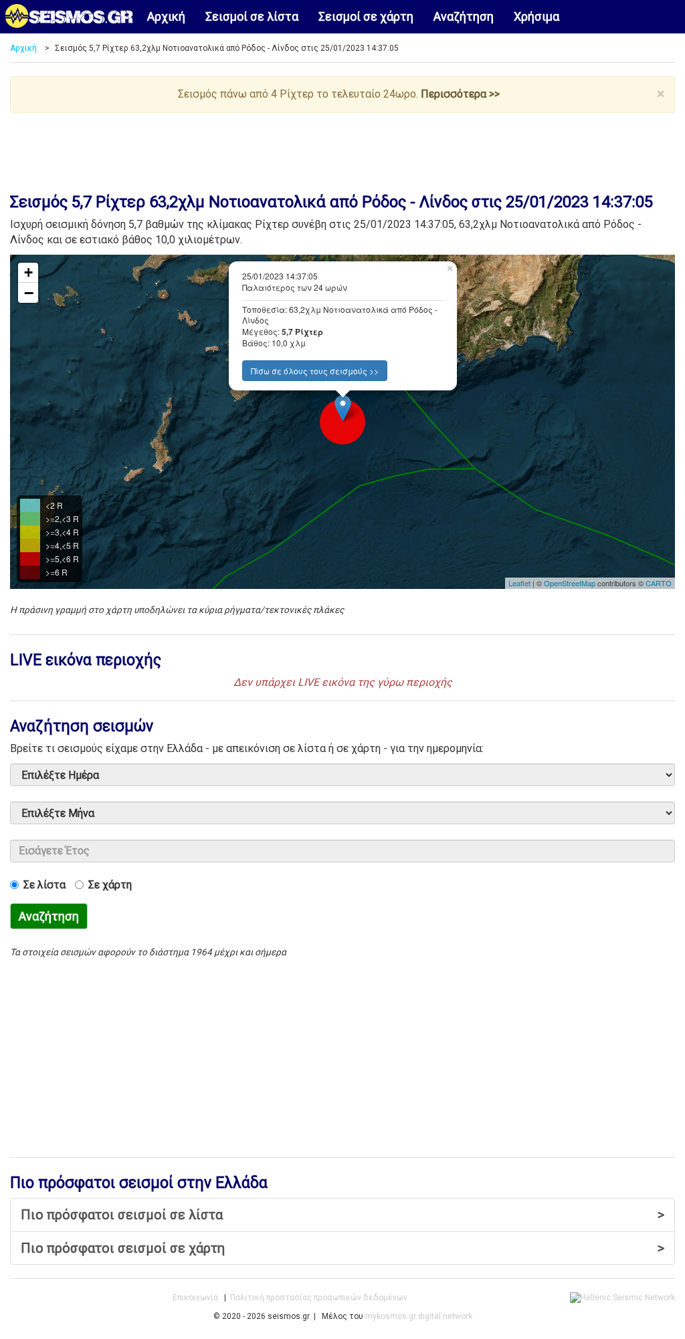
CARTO (659, 583)
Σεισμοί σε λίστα (251, 16)
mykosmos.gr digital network (418, 1316)
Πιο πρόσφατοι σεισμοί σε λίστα (342, 1215)
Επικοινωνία (195, 1297)
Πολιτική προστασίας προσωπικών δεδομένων (318, 1297)
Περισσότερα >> (460, 94)
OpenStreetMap (569, 583)
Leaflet (519, 583)
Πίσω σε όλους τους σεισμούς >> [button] (315, 370)
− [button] (28, 292)
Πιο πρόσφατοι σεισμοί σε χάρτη (342, 1248)
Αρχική (166, 16)
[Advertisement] (342, 150)
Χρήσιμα (536, 16)
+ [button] (28, 272)
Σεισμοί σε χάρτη (365, 16)
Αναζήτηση (463, 16)
